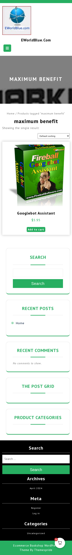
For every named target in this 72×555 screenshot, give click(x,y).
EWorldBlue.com (36, 40)
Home (11, 113)
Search (38, 257)
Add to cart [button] (36, 229)
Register (36, 507)
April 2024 (36, 488)
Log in (36, 513)
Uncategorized (36, 533)
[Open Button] (7, 48)
